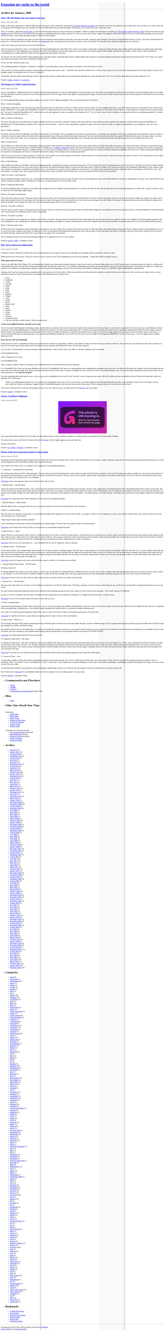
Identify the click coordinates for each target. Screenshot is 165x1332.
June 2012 (13, 780)
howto (12, 1128)
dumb (12, 1058)
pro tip (12, 1219)
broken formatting (16, 1011)
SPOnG (12, 1257)
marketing (13, 1157)
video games (14, 1292)
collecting (13, 1023)
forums (12, 1086)
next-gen (13, 1185)
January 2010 (14, 800)
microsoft (13, 1163)
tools (11, 1277)
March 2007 (14, 867)
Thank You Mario (16, 1321)
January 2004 (14, 941)
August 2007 (14, 857)
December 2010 (15, 796)
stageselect (13, 1263)
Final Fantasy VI (29, 31)
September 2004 (15, 925)
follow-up (13, 1084)
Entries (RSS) (6, 1329)
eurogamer (13, 1070)
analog (12, 985)
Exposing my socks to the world (25, 4)
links (11, 1148)
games (12, 1102)
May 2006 (13, 887)
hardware (13, 1122)
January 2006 (14, 893)
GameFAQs (14, 1098)
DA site (45, 440)
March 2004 (14, 937)
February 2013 (15, 772)
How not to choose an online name (17, 245)
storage (12, 1267)
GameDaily (14, 1096)
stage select (14, 1261)
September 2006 (15, 879)
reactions (13, 1235)
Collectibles (14, 1021)
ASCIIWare (14, 999)
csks (11, 1036)
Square (12, 1259)
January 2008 (14, 847)
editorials (13, 1066)
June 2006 (13, 885)
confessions (14, 1025)
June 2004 (13, 931)
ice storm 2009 (15, 1130)
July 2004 (13, 929)
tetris (11, 1273)
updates (12, 1286)
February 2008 (15, 845)
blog (11, 1003)
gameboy (13, 1094)
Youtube (13, 687)
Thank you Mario (16, 738)
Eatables (13, 1064)
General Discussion (17, 1108)
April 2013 (14, 768)
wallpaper (19, 448)
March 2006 (14, 889)
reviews (12, 1241)
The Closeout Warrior (17, 732)
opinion (16, 80)
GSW (12, 1116)
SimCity (13, 1245)
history (12, 1124)
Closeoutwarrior (15, 1017)
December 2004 (15, 919)
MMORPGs (14, 1167)
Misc (11, 1165)
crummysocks (15, 1034)
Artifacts (13, 997)
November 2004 (15, 921)
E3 (11, 1060)
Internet (12, 1136)
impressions (14, 1132)
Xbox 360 (13, 1300)
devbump (13, 1042)
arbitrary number (61, 148)
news (12, 1183)
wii (11, 1296)
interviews (13, 1140)
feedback (13, 1074)
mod (11, 1169)
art (9, 448)
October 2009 (15, 806)
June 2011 (13, 794)
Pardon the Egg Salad (17, 720)
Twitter (12, 685)
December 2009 (15, 802)
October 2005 (15, 899)
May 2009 (13, 814)
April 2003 (14, 960)
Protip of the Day (16, 736)
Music (12, 1173)
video (12, 1288)
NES (11, 1181)
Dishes (12, 1048)
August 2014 (14, 758)
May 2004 (13, 933)
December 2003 (15, 943)
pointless (13, 1213)
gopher (12, 1114)
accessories (14, 979)
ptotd (11, 1227)
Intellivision (14, 1134)
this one (82, 388)
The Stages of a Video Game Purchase (18, 84)
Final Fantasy (14, 1078)
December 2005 (15, 895)
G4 (11, 1090)
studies (12, 1269)
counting (13, 1032)
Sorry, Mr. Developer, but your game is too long (23, 18)
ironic (12, 1142)
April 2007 (14, 865)
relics (12, 1239)
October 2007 (15, 853)
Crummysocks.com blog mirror (21, 691)
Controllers (14, 1029)
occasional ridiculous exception (84, 26)
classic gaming (15, 1015)
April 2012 (14, 784)
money (12, 1171)
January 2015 (14, 752)
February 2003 (15, 964)
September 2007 (15, 855)
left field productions (17, 1146)
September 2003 (15, 949)
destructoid (14, 1040)
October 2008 (15, 828)
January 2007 (14, 871)
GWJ (12, 1120)
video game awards (17, 1290)
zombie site (14, 1302)
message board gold (17, 1161)
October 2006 (15, 877)
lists (11, 1152)
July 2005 (13, 905)
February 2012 (15, 788)
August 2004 (14, 927)
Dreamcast (13, 1052)
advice (12, 983)
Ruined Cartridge (16, 740)
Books (12, 1009)
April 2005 (14, 911)
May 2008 (13, 839)
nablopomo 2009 (16, 1177)
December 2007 (15, 849)
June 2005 (13, 907)
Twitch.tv (13, 689)
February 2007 (15, 869)
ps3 (11, 1223)
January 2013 (14, 774)
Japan (12, 1144)
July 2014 (13, 760)
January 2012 (14, 790)
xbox (11, 1298)
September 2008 (15, 830)
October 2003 (15, 947)
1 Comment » (25, 80)
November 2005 (15, 897)
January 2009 (14, 822)
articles (10, 80)
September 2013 (15, 764)
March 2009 (14, 818)
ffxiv (11, 1076)
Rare (11, 1231)
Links (12, 701)
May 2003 (13, 957)
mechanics (13, 1159)
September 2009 (15, 808)
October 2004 (15, 923)
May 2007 (13, 863)
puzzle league (15, 1229)
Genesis (12, 1110)
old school (13, 1195)
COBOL (13, 1019)
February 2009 (15, 820)
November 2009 (15, 804)
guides (16, 241)
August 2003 (14, 951)
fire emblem (14, 1080)
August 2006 (14, 881)
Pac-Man (13, 1203)
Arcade (12, 987)
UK (11, 1281)
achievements (14, 981)
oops (11, 1197)
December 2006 (15, 873)
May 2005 (13, 909)
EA (11, 1062)
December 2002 (15, 968)
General (12, 1106)
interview (13, 1138)
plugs (12, 1211)
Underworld (45, 41)
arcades (12, 989)
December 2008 (15, 824)
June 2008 (13, 837)
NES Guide (14, 716)
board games (14, 1007)
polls (11, 1217)
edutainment (14, 1068)
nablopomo (14, 1175)
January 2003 (14, 966)
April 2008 (14, 841)
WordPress (44, 1327)
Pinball (12, 1209)
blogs (12, 1005)
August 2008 (14, 832)
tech (11, 1271)
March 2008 (14, 843)
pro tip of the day (16, 1221)
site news (13, 1247)
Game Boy (14, 1092)
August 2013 (14, 766)
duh (11, 1056)
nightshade (14, 1187)
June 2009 (13, 812)
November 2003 (15, 945)
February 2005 (15, 915)
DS (11, 1054)
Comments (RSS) (20, 1329)
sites (11, 1249)
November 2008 (15, 826)
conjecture (13, 1027)
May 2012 (13, 782)
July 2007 (13, 859)
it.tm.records (14, 1313)
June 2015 (13, 750)
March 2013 (14, 770)
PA (11, 1201)
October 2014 (15, 754)
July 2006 (13, 883)
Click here (4, 481)
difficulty (13, 1046)
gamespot (13, 1104)
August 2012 (14, 778)
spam (12, 1255)
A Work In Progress (17, 1311)
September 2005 (15, 901)
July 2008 (13, 835)
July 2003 (13, 953)
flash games (14, 1082)
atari (11, 1001)
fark (11, 1072)
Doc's (12, 1050)
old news (13, 1193)
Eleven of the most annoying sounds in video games (24, 452)
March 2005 (14, 913)
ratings (12, 1233)
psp (11, 1225)
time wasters (14, 1275)
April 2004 (14, 935)
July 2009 (13, 810)
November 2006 (15, 875)
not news (13, 1191)
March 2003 (14, 962)
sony (11, 1253)
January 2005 (14, 917)
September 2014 (15, 756)
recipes (12, 1237)
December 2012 (15, 776)
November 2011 (15, 792)
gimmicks (13, 1112)
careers (12, 1013)
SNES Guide (14, 718)
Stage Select (14, 714)
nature (12, 1179)
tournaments (14, 1279)
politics (12, 1215)
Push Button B (15, 734)
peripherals (14, 1207)
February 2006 (15, 891)
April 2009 (14, 816)
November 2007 (15, 851)
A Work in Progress (17, 722)
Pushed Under (15, 726)
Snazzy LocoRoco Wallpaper (14, 396)
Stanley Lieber (15, 724)
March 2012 (14, 786)
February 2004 (15, 939)
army (11, 991)
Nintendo (13, 1189)
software (13, 1251)
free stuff (13, 1088)
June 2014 (13, 762)
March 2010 (14, 798)
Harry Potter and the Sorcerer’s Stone (131, 31)
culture (12, 1038)
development (14, 1044)
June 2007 (13, 861)
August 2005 (14, 903)
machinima (14, 1154)
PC (11, 1205)
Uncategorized (15, 1284)
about (12, 977)
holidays (13, 1126)
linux (11, 1150)
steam (12, 1265)
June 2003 (13, 955)
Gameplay (13, 1100)
